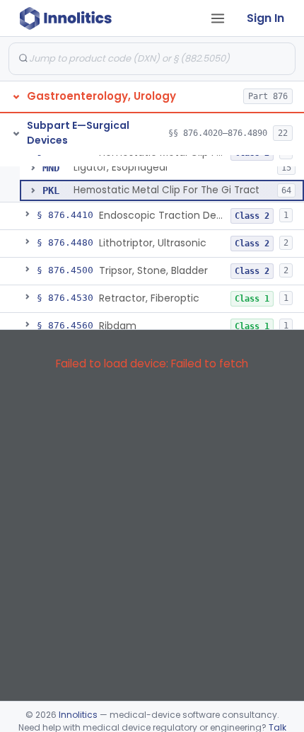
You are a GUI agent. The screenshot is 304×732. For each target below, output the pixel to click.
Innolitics (78, 715)
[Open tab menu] (218, 18)
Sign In (265, 18)
